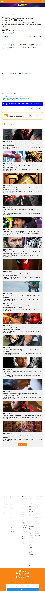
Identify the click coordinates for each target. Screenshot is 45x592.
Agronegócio (24, 498)
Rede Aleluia (37, 525)
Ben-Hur (30, 521)
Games (11, 515)
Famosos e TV (13, 510)
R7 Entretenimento (5, 14)
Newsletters (37, 506)
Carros (23, 504)
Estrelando (12, 508)
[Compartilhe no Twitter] (3, 33)
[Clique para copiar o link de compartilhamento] (13, 33)
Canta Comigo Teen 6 (31, 529)
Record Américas (38, 515)
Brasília (23, 502)
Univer (36, 531)
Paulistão (4, 512)
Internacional (24, 525)
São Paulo (24, 536)
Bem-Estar (12, 500)
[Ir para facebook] (19, 573)
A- (7, 36)
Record (31, 496)
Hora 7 (23, 520)
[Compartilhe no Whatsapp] (9, 33)
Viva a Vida (12, 531)
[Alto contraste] (3, 36)
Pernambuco (24, 531)
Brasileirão (5, 500)
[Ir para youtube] (28, 577)
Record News (37, 523)
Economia (24, 514)
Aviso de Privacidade (12, 586)
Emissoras (37, 504)
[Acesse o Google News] (11, 33)
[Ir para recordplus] (17, 577)
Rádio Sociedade (38, 512)
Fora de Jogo (5, 504)
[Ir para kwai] (25, 573)
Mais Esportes (5, 510)
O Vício (14, 14)
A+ (5, 36)
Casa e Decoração (13, 502)
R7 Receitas (12, 523)
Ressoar (36, 529)
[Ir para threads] (28, 573)
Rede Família (37, 527)
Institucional (39, 496)
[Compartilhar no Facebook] (5, 33)
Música (11, 519)
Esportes (6, 496)
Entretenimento (15, 496)
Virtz (11, 529)
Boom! (30, 523)
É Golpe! (23, 518)
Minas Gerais (24, 527)
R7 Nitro (10, 14)
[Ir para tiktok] (19, 577)
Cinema (11, 504)
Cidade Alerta (31, 535)
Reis (29, 559)
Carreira (36, 500)
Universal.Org (37, 535)
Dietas (11, 506)
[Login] (43, 1)
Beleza (11, 498)
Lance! (4, 508)
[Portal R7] (22, 1)
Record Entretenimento (39, 517)
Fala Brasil (30, 547)
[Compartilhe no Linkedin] (7, 33)
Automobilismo (6, 498)
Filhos (11, 512)
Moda (11, 517)
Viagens (11, 527)
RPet (11, 525)
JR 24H (24, 496)
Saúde (23, 538)
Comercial (37, 502)
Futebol (4, 506)
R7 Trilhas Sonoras (38, 510)
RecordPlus (37, 508)
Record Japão (37, 521)
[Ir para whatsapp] (25, 577)
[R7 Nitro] (22, 5)
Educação (24, 516)
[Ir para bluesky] (17, 573)
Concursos (24, 508)
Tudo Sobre (24, 543)
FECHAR (22, 589)
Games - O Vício (28, 73)
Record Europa (38, 519)
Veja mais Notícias (22, 444)
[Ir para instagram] (22, 573)
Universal (37, 533)
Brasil (23, 500)
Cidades (23, 506)
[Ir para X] (22, 577)
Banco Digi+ (37, 498)
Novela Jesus (31, 554)
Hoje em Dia (31, 549)
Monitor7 (24, 529)
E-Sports (4, 502)
